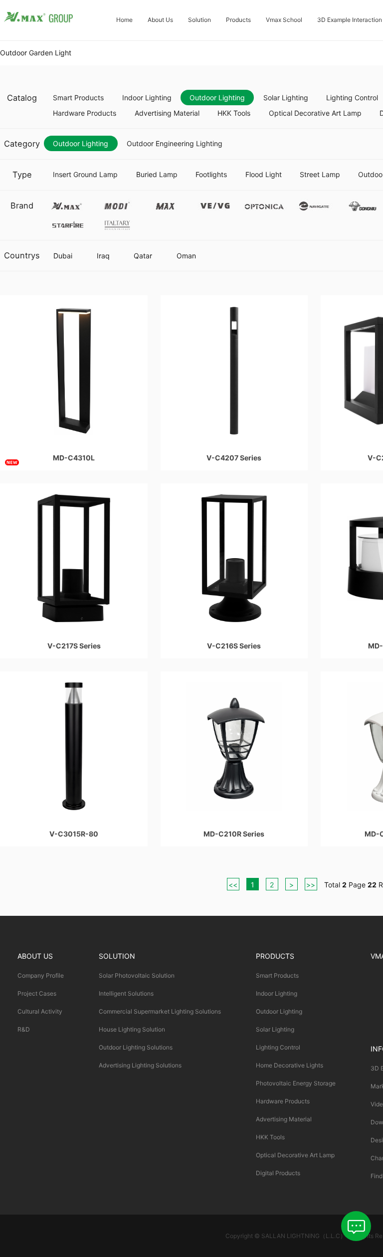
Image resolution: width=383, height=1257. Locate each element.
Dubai (62, 255)
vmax (67, 204)
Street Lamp (320, 174)
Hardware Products (84, 113)
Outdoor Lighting (217, 97)
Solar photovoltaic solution (137, 975)
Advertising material (167, 113)
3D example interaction (349, 19)
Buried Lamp (157, 174)
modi (117, 204)
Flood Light (263, 174)
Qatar (143, 255)
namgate (313, 204)
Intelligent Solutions (126, 993)
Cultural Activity (39, 1011)
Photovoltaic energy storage (296, 1083)
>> (310, 884)
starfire (67, 223)
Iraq (103, 255)
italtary (116, 223)
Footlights (211, 174)
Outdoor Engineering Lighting (174, 143)
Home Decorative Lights (289, 1065)
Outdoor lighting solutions (136, 1047)
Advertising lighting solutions (140, 1065)
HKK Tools (233, 113)
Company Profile (40, 975)
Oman (186, 255)
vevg (215, 204)
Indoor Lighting (147, 97)
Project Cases (36, 993)
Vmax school (284, 19)
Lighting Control (278, 1047)
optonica (264, 204)
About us (160, 19)
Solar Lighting (285, 97)
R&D (23, 1029)
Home (124, 19)
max (166, 204)
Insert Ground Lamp (85, 174)
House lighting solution (132, 1029)
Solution (199, 19)
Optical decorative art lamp (315, 113)
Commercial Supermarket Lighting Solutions (160, 1011)
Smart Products (78, 97)
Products (238, 19)
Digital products (278, 1173)
